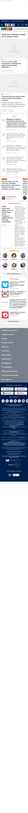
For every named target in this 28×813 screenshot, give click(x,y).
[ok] (11, 401)
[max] (15, 401)
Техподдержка (6, 363)
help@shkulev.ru (11, 426)
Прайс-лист (5, 346)
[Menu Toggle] (2, 24)
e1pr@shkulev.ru (22, 437)
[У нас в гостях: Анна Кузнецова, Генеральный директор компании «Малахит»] (14, 49)
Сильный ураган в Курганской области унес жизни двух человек (13, 98)
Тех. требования (7, 367)
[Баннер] (6, 29)
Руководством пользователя (14, 441)
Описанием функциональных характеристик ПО (14, 442)
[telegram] (3, 401)
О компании (5, 351)
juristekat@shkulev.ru (14, 425)
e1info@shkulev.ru (20, 424)
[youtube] (23, 401)
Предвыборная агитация (9, 371)
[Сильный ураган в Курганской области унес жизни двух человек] (14, 84)
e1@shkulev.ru (21, 422)
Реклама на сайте (7, 342)
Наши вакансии (6, 359)
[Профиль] (26, 24)
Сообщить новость (8, 334)
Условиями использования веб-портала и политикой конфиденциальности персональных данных (14, 444)
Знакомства (22, 21)
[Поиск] (19, 24)
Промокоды (14, 21)
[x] (19, 401)
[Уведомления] (22, 24)
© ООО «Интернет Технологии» (14, 471)
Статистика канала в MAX (10, 375)
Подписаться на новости (9, 330)
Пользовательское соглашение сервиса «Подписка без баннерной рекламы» (14, 457)
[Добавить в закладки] (25, 72)
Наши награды (6, 355)
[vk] (7, 401)
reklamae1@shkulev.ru (14, 432)
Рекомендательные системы (14, 453)
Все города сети (7, 379)
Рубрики (4, 338)
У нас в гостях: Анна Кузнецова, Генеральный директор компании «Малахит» (11, 64)
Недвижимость (5, 21)
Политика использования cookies (14, 451)
